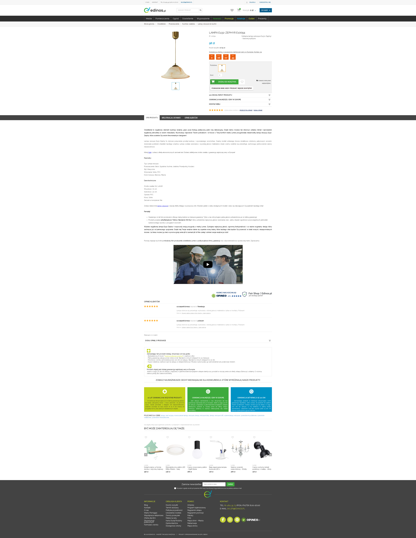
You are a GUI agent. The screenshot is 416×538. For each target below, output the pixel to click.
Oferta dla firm (150, 518)
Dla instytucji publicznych (149, 521)
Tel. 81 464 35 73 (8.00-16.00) (169, 2)
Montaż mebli (214, 104)
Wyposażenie (203, 18)
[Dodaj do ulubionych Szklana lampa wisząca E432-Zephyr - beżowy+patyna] (242, 81)
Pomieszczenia (162, 18)
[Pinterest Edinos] (237, 520)
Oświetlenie (187, 18)
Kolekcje (241, 18)
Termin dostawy (172, 508)
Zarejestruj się (265, 2)
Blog (146, 505)
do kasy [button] (264, 10)
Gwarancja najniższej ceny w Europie (225, 99)
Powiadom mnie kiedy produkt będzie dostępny (232, 88)
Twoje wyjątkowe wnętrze (173, 356)
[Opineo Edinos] (250, 520)
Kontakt (155, 2)
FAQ (189, 518)
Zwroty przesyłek (173, 515)
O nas (147, 2)
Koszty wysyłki (172, 505)
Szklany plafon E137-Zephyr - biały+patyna (194, 327)
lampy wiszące (162, 206)
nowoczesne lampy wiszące (184, 415)
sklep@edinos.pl (186, 2)
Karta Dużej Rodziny (174, 521)
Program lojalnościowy (196, 508)
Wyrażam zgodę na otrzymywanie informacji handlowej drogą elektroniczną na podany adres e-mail (209, 488)
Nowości (217, 18)
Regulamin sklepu (194, 510)
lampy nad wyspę (167, 415)
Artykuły (190, 505)
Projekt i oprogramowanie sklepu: (193, 534)
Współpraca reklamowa (153, 515)
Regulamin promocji (195, 513)
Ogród (176, 18)
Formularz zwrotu (151, 525)
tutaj (150, 152)
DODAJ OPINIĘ (258, 110)
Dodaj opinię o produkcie (155, 340)
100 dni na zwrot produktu (220, 95)
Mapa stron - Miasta (195, 521)
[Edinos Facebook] (223, 520)
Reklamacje (192, 523)
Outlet (251, 18)
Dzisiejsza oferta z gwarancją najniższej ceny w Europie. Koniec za (235, 52)
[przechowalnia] (233, 10)
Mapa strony (192, 526)
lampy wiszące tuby (202, 415)
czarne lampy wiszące (232, 415)
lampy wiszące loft (216, 415)
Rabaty (190, 515)
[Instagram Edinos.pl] (230, 520)
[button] (200, 10)
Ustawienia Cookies (173, 513)
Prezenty (262, 18)
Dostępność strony (173, 526)
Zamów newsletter (192, 484)
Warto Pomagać (150, 513)
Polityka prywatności (174, 510)
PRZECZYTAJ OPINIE (246, 110)
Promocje (229, 18)
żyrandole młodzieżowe (160, 417)
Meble (149, 18)
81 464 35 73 (230, 505)
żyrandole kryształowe (249, 415)
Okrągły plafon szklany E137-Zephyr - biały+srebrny (196, 313)
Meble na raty (171, 518)
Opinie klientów (172, 523)
